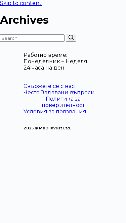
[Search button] (71, 38)
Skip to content (21, 3)
